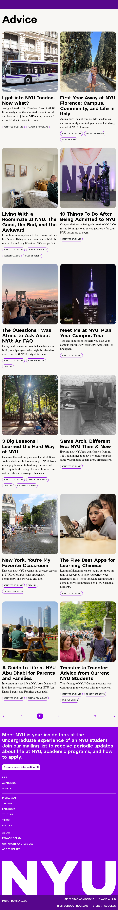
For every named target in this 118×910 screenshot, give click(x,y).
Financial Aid (107, 899)
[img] (30, 62)
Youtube (7, 814)
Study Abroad (69, 140)
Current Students (37, 250)
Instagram (9, 797)
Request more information (19, 767)
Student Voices (33, 256)
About (6, 832)
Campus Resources (37, 480)
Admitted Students (13, 127)
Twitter (7, 803)
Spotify (7, 825)
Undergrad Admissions (78, 899)
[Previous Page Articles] (4, 716)
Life (4, 777)
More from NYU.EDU (14, 900)
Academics (9, 783)
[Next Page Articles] (114, 716)
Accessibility (11, 849)
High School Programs (72, 906)
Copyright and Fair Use (17, 843)
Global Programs (95, 133)
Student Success (104, 906)
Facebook (8, 809)
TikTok (6, 820)
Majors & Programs (38, 127)
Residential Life (12, 256)
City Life (8, 367)
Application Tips (36, 361)
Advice (6, 788)
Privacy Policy (11, 838)
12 (95, 716)
